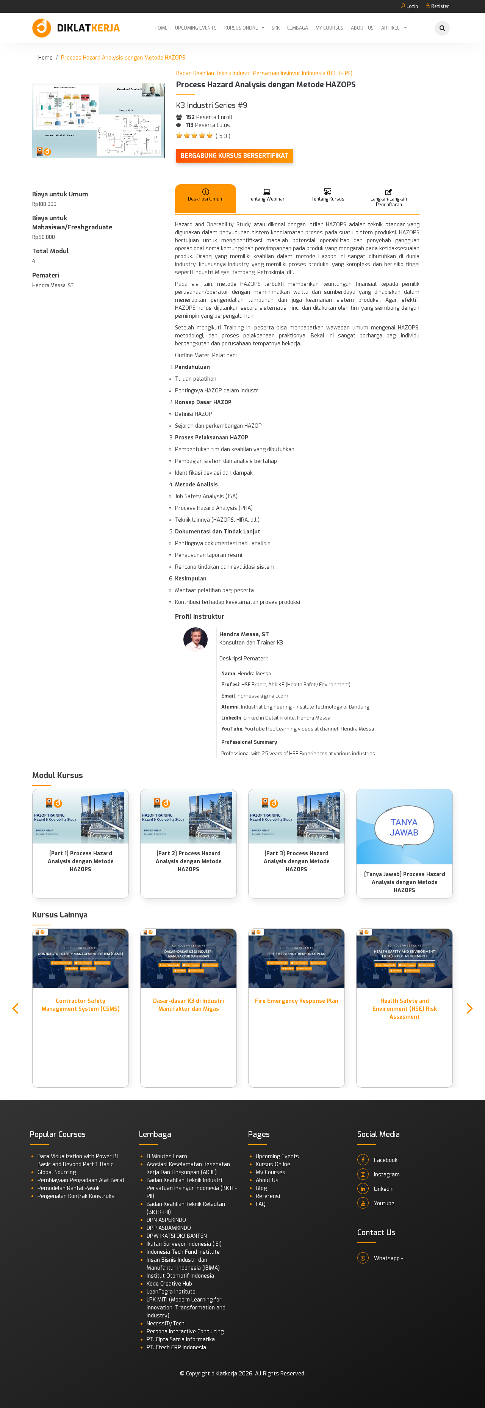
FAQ (261, 1204)
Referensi (268, 1196)
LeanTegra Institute (171, 1291)
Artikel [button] (391, 28)
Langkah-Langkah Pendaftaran (389, 202)
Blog (261, 1188)
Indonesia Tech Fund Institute (183, 1252)
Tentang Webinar (267, 199)
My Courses (329, 28)
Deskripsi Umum (206, 199)
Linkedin (383, 1189)
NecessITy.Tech (166, 1323)
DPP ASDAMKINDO (169, 1228)
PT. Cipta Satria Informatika (181, 1339)
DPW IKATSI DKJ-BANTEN (177, 1236)
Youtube (383, 1203)
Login (411, 6)
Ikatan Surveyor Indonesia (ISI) (184, 1244)
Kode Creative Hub (169, 1283)
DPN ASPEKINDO (166, 1220)
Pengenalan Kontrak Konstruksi (77, 1196)
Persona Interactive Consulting (185, 1331)
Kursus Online (241, 28)
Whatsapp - (387, 1258)
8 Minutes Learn (167, 1156)
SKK (276, 28)
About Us (362, 28)
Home (161, 28)
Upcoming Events (196, 28)
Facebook (384, 1160)
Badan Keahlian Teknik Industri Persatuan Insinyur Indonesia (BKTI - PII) (192, 1188)
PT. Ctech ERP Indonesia (176, 1347)
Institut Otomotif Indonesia (180, 1275)
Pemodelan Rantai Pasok (69, 1188)
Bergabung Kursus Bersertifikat (235, 156)
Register (439, 6)
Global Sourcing (57, 1172)
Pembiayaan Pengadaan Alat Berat (81, 1180)
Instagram (386, 1174)
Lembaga (297, 28)
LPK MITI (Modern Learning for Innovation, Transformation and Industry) (186, 1307)
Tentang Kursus (327, 199)
